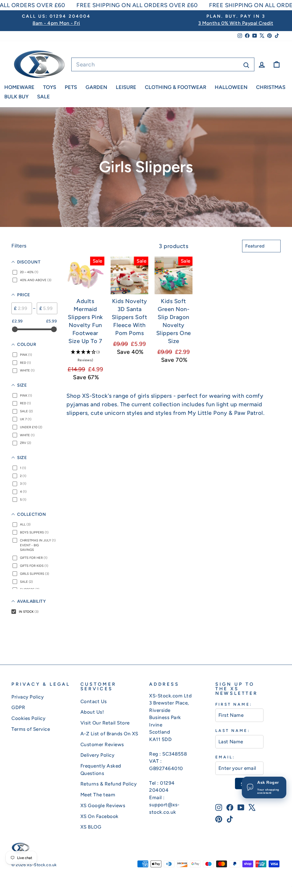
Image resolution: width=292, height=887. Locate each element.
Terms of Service (30, 729)
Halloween (231, 87)
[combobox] (162, 64)
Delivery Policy (97, 755)
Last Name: (232, 730)
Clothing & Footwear (175, 87)
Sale (43, 97)
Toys (49, 87)
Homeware (19, 87)
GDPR (18, 707)
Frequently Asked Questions (100, 769)
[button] (85, 356)
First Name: (233, 704)
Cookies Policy (28, 718)
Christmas (270, 87)
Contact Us (93, 701)
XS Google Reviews (102, 805)
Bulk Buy (16, 97)
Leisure (126, 87)
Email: (225, 757)
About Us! (92, 712)
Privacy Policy (27, 697)
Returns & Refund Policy (108, 784)
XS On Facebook (99, 816)
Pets (71, 87)
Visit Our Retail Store (105, 723)
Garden (96, 87)
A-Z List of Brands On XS (109, 733)
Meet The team (97, 794)
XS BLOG (91, 827)
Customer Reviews (102, 744)
